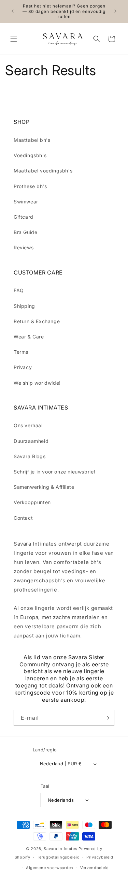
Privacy (23, 367)
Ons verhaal (28, 425)
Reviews (23, 247)
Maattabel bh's (32, 140)
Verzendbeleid (94, 867)
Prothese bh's (30, 186)
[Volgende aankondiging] (115, 11)
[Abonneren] (106, 718)
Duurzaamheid (31, 441)
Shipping (24, 306)
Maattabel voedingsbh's (43, 170)
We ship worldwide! (37, 383)
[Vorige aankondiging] (12, 11)
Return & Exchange (37, 321)
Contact (23, 518)
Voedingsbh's (30, 155)
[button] (13, 38)
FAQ (19, 290)
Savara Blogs (29, 456)
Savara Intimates (60, 848)
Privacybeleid (99, 857)
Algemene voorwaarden (49, 867)
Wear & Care (29, 336)
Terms (21, 352)
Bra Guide (25, 232)
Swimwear (26, 201)
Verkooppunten (32, 502)
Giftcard (23, 217)
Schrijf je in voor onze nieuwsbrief (55, 472)
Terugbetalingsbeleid (58, 857)
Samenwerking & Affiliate (44, 487)
